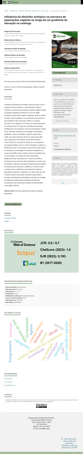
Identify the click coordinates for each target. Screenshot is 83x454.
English (6, 221)
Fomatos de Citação (62, 121)
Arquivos (13, 11)
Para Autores (8, 382)
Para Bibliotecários (10, 385)
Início (6, 11)
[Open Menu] (4, 2)
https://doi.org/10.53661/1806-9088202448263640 (26, 81)
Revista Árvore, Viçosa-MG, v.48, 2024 (33, 11)
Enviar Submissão (13, 204)
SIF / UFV (17, 291)
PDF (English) (60, 73)
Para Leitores (8, 378)
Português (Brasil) (10, 218)
